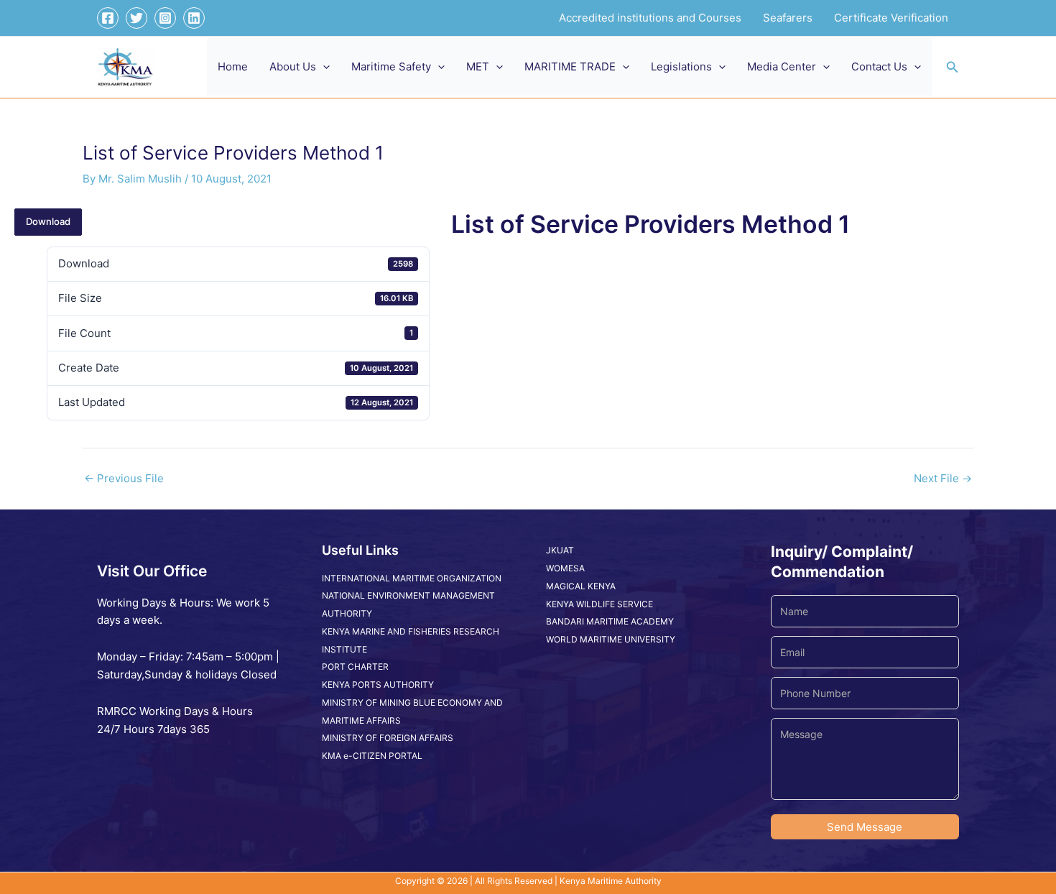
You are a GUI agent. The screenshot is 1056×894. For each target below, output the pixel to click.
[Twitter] (136, 18)
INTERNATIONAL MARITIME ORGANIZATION (411, 578)
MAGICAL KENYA (581, 586)
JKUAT (560, 550)
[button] (323, 67)
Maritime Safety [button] (391, 66)
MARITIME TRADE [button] (570, 66)
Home (233, 66)
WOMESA (565, 568)
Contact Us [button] (879, 66)
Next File (943, 478)
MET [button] (477, 66)
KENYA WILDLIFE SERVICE (599, 604)
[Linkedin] (194, 18)
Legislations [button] (681, 66)
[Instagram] (165, 18)
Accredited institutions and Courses (650, 17)
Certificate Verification (891, 17)
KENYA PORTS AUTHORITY (378, 684)
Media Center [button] (781, 66)
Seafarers (787, 17)
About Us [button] (292, 66)
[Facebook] (108, 18)
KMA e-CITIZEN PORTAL (372, 755)
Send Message (864, 827)
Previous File (124, 478)
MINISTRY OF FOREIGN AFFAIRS (387, 737)
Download (48, 221)
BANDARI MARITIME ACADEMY (610, 621)
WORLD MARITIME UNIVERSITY (610, 639)
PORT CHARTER (355, 666)
